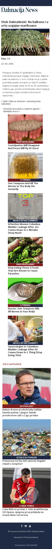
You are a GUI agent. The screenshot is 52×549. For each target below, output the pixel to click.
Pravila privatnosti (31, 537)
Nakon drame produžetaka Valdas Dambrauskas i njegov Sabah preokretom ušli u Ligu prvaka (22, 412)
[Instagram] (26, 526)
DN (8, 58)
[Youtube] (30, 526)
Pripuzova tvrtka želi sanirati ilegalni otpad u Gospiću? (23, 462)
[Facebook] (22, 526)
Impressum (18, 537)
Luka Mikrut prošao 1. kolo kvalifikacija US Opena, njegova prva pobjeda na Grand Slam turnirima (25, 512)
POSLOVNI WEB (31, 545)
